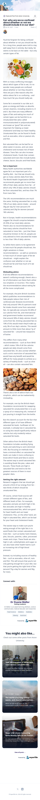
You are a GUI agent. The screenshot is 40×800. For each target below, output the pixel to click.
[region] (20, 307)
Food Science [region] (11, 612)
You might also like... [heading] (20, 633)
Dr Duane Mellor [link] (20, 602)
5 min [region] (16, 27)
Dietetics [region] (21, 612)
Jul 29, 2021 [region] (9, 27)
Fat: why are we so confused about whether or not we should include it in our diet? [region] (18, 22)
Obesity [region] (15, 615)
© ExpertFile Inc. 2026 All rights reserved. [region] (20, 794)
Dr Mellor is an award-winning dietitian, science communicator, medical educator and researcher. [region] (20, 608)
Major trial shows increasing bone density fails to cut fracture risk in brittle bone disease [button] (19, 735)
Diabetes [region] (29, 612)
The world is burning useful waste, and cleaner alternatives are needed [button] (19, 699)
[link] (5, 32)
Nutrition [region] (23, 615)
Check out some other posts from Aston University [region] (20, 639)
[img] (5, 32)
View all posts (20, 752)
